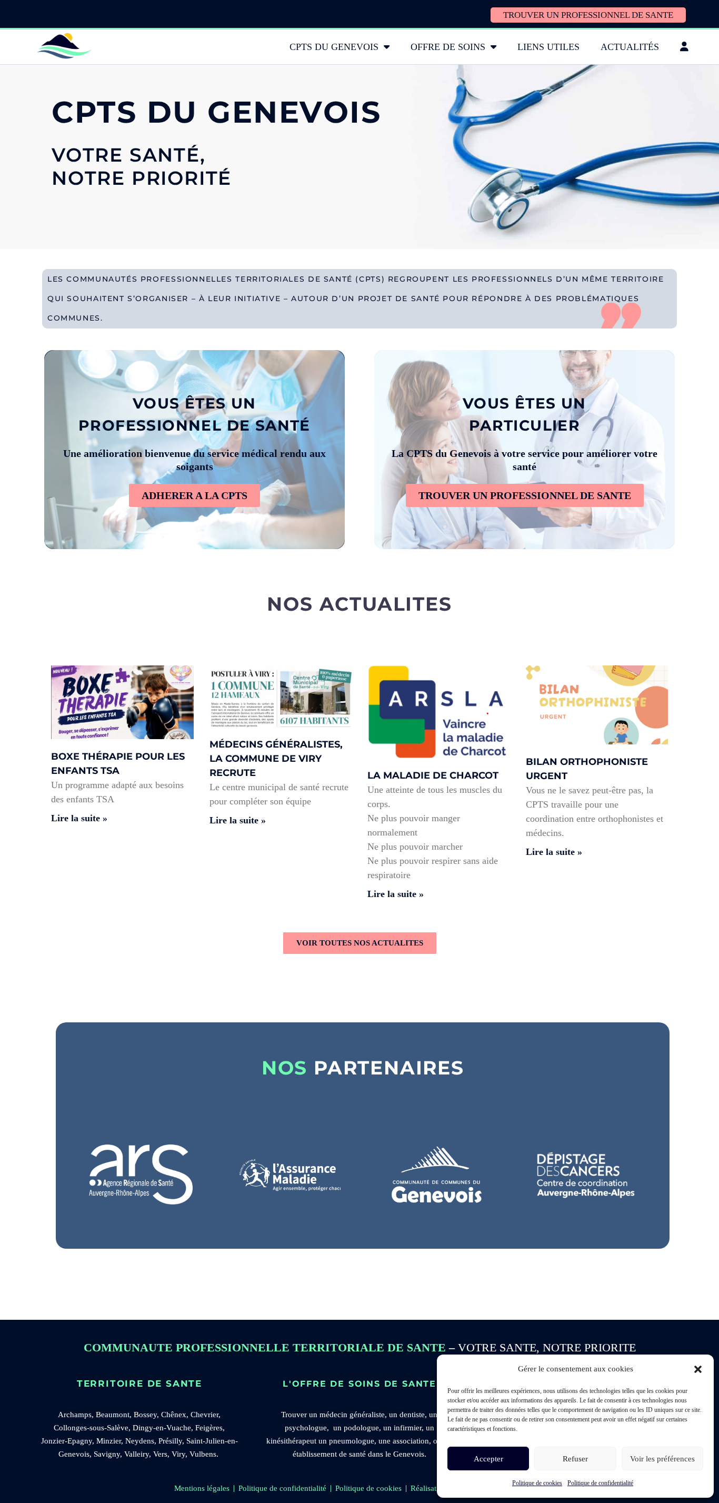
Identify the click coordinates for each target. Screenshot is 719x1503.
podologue (361, 1428)
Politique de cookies (537, 1483)
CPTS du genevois (333, 47)
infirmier (408, 1428)
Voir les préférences (662, 1459)
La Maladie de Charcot (432, 775)
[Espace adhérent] (684, 47)
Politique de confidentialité (600, 1483)
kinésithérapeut (291, 1441)
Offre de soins (448, 47)
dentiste (412, 1414)
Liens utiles (548, 47)
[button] (698, 1369)
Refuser (575, 1459)
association (411, 1441)
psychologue (306, 1428)
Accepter (488, 1459)
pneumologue (351, 1441)
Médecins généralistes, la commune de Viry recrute (276, 759)
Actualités (630, 47)
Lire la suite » (79, 818)
